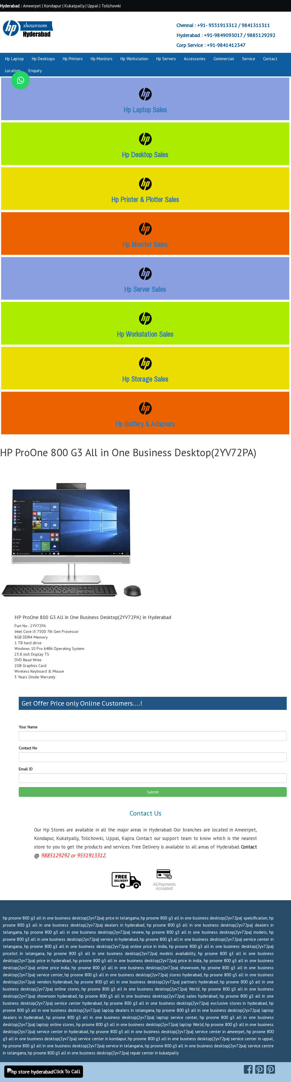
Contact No (28, 747)
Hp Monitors (102, 58)
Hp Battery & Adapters (145, 424)
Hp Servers (166, 58)
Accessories (194, 58)
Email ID (26, 769)
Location (12, 70)
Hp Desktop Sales (145, 154)
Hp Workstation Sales (145, 334)
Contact (270, 58)
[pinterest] (259, 1069)
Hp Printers (73, 58)
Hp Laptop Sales (145, 109)
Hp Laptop (14, 58)
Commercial (223, 58)
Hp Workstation (134, 58)
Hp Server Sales (145, 289)
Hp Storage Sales (145, 379)
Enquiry (35, 70)
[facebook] (248, 1069)
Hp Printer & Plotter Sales (145, 199)
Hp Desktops (43, 58)
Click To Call (66, 1071)
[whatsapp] (20, 80)
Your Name (28, 726)
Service (248, 58)
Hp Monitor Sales (145, 244)
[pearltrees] (270, 1069)
